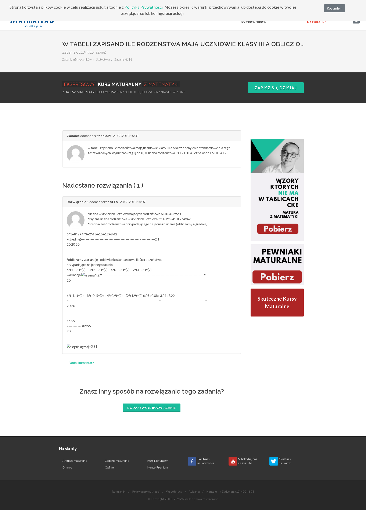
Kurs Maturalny (157, 460)
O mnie (67, 467)
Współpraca (174, 491)
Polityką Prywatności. (144, 7)
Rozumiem (334, 8)
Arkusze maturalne (74, 460)
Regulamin (119, 491)
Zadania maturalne (117, 460)
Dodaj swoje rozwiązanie (151, 407)
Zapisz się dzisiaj (276, 88)
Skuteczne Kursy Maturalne (277, 302)
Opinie (109, 467)
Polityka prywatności (145, 491)
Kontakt (211, 491)
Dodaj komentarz (81, 363)
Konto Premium (157, 467)
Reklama (194, 491)
